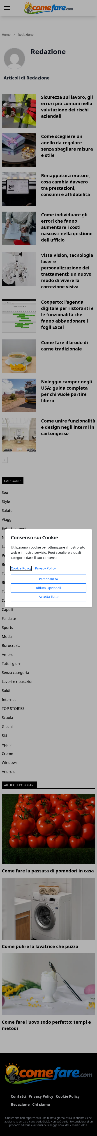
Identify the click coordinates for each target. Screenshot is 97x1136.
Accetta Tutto (48, 596)
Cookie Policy (21, 568)
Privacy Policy (45, 568)
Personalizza (48, 579)
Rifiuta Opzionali (48, 588)
